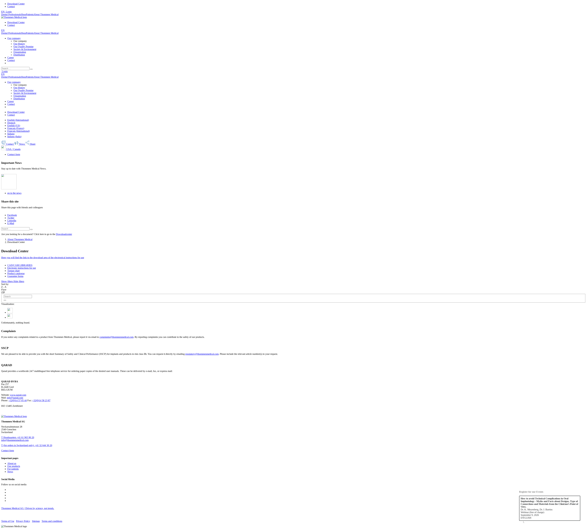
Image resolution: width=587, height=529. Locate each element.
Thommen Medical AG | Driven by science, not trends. (27, 508)
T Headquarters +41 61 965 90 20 (17, 437)
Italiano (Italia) (14, 136)
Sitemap (36, 521)
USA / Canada (13, 149)
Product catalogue (16, 273)
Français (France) (15, 128)
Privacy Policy (23, 521)
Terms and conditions (52, 521)
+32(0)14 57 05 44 (18, 400)
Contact (11, 6)
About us (11, 463)
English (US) (13, 125)
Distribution (19, 54)
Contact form (13, 154)
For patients (13, 469)
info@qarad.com (15, 397)
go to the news (14, 193)
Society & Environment (24, 49)
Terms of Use (7, 521)
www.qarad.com (18, 395)
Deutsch (11, 122)
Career (10, 57)
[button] (12, 281)
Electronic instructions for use (21, 268)
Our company (14, 38)
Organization (19, 52)
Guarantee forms (15, 276)
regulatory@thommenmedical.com (202, 354)
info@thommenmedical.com (15, 440)
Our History (19, 43)
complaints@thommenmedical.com (116, 337)
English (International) (18, 120)
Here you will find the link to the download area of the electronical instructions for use (42, 257)
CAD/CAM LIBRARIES (19, 265)
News (10, 471)
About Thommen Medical (19, 239)
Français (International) (18, 131)
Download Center (16, 3)
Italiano (11, 133)
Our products (13, 466)
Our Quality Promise (23, 46)
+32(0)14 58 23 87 (41, 400)
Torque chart (13, 270)
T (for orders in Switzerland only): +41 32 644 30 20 (26, 445)
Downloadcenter (64, 234)
